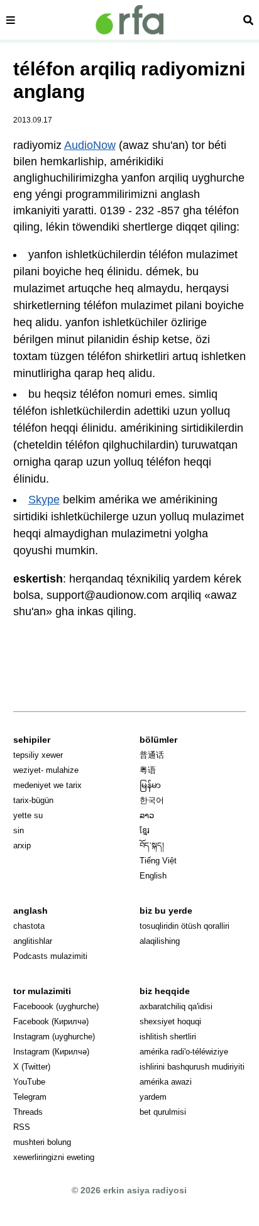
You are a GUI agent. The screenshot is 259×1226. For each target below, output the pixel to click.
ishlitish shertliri (168, 1036)
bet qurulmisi (163, 1112)
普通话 (152, 755)
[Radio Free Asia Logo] (129, 20)
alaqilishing (160, 941)
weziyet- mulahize (46, 770)
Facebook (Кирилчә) (51, 1021)
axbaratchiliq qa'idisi (176, 1006)
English (153, 875)
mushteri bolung (42, 1142)
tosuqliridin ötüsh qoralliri (184, 926)
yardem (153, 1097)
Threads (28, 1112)
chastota (29, 926)
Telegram (30, 1097)
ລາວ (147, 815)
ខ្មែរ (145, 830)
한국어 (152, 800)
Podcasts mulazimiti (50, 956)
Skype (44, 499)
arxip (22, 845)
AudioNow (90, 145)
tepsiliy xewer (38, 755)
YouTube (29, 1081)
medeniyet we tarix (47, 785)
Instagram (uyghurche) (54, 1036)
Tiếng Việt (158, 860)
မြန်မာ (150, 785)
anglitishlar (32, 941)
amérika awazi (166, 1081)
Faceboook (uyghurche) (56, 1006)
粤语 (148, 770)
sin (18, 830)
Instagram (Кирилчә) (51, 1051)
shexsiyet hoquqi (170, 1021)
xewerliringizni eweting (53, 1157)
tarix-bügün (33, 800)
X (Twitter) (31, 1066)
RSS (21, 1127)
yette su (28, 815)
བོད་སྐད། (152, 845)
